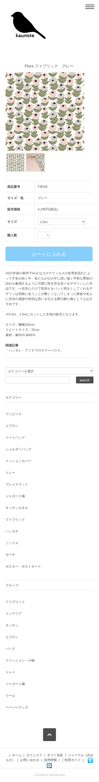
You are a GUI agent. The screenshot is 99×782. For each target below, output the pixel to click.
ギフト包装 (55, 755)
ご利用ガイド (71, 760)
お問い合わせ (29, 760)
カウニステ (34, 755)
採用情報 (50, 760)
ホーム (17, 755)
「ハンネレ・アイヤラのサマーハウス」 (35, 350)
